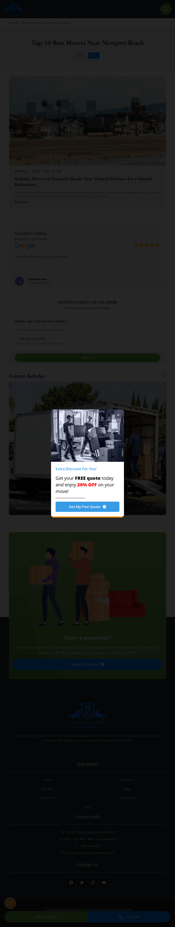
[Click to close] (118, 415)
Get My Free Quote (84, 506)
